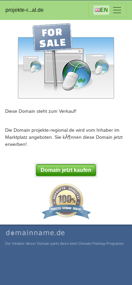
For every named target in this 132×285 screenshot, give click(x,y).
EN (104, 10)
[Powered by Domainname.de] (35, 233)
